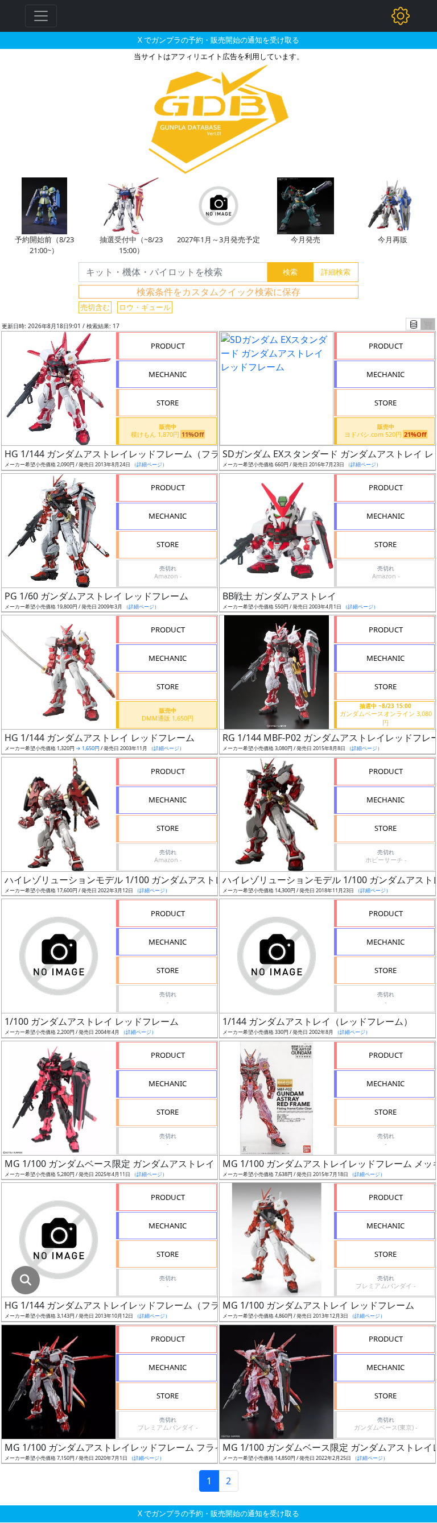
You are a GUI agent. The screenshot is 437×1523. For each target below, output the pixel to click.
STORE (167, 403)
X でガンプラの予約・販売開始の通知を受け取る (218, 40)
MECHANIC (168, 374)
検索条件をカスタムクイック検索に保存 (218, 291)
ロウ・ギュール (145, 307)
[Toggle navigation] (41, 16)
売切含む (95, 307)
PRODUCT (168, 346)
